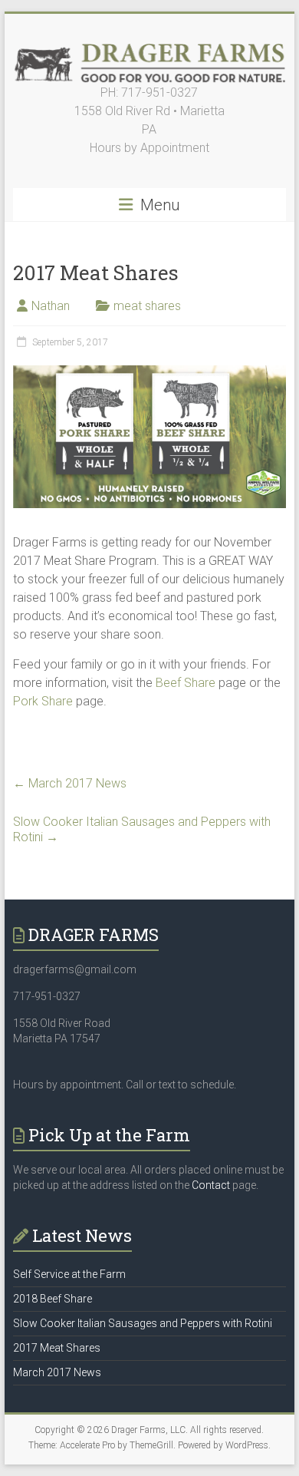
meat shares (147, 306)
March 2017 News (70, 783)
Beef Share (185, 682)
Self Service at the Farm (69, 1274)
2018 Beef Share (52, 1299)
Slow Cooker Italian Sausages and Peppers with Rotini (142, 829)
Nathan (50, 306)
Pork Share (43, 701)
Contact (211, 1185)
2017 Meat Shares (56, 1348)
